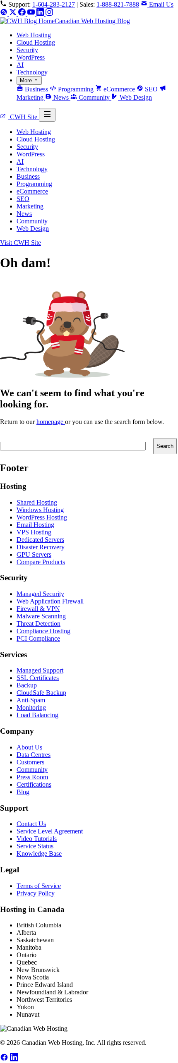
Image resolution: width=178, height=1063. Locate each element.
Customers (30, 762)
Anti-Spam (31, 700)
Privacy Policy (36, 893)
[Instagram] (49, 13)
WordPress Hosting (42, 517)
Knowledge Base (39, 853)
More (27, 80)
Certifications (34, 784)
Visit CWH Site (20, 242)
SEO (151, 89)
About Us (29, 747)
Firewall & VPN (38, 608)
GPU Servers (34, 554)
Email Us (160, 4)
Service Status (35, 846)
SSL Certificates (38, 677)
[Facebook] (22, 13)
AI (20, 64)
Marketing (30, 206)
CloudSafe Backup (41, 692)
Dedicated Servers (40, 539)
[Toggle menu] (47, 115)
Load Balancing (37, 714)
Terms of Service (39, 885)
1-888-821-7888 (117, 4)
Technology (32, 72)
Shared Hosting (37, 502)
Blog (23, 791)
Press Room (32, 776)
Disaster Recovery (41, 547)
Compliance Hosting (43, 630)
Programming (75, 89)
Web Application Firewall (50, 601)
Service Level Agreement (50, 831)
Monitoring (31, 707)
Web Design (135, 97)
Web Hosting (34, 34)
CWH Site (23, 116)
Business (36, 89)
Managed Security (40, 593)
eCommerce (119, 89)
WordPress (31, 57)
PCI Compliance (38, 638)
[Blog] (4, 13)
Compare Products (41, 561)
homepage (50, 421)
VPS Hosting (34, 532)
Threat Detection (38, 623)
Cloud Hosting (36, 42)
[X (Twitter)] (13, 13)
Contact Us (31, 823)
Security (27, 49)
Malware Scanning (41, 616)
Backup (27, 685)
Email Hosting (35, 524)
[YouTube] (31, 13)
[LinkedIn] (41, 13)
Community (94, 97)
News (61, 97)
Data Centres (34, 754)
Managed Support (40, 670)
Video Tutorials (37, 838)
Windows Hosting (40, 509)
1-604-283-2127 (53, 4)
